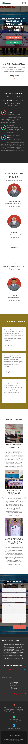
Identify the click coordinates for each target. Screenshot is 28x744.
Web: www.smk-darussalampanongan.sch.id (14, 720)
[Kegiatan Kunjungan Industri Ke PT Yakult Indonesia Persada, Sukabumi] (14, 479)
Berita (16, 79)
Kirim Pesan (19, 627)
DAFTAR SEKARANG (14, 37)
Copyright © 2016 (9, 739)
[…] (17, 468)
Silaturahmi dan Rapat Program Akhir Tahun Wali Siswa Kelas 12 (14, 446)
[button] (2, 496)
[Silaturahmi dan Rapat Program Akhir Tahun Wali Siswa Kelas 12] (14, 433)
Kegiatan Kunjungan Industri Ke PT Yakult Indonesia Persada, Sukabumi (14, 493)
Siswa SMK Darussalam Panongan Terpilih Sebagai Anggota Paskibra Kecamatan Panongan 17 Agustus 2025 (14, 541)
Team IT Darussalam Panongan (16, 739)
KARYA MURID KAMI (14, 42)
